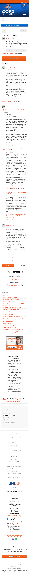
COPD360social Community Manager (11, 400)
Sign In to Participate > (14, 285)
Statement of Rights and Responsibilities (14, 568)
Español (14, 479)
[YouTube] (20, 536)
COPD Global (14, 442)
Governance (14, 448)
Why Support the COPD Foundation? (14, 466)
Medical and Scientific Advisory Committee (14, 474)
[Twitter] (11, 536)
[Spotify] (16, 539)
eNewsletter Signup (14, 556)
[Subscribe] (26, 30)
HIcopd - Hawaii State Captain (13, 68)
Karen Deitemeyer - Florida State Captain (16, 225)
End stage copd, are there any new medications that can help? (12, 326)
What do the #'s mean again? (10, 332)
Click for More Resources (12, 25)
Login (26, 2)
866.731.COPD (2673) (17, 523)
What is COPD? (14, 459)
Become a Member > (14, 279)
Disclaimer (17, 565)
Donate (24, 6)
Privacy (22, 565)
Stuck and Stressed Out (9, 314)
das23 (3, 101)
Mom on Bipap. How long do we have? (13, 319)
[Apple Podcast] (13, 539)
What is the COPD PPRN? (14, 461)
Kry (6, 38)
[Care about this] (21, 30)
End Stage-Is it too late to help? (11, 309)
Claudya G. (4, 53)
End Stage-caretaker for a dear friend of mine (15, 316)
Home (2, 19)
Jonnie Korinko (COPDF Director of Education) (12, 148)
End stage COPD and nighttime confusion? (14, 329)
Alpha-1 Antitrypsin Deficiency (14, 477)
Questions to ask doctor (9, 323)
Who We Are (14, 437)
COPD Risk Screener (14, 468)
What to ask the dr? (8, 321)
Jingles (7, 188)
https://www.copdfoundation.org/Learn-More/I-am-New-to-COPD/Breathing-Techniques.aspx (16, 216)
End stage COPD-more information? (12, 312)
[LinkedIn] (14, 536)
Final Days (5, 295)
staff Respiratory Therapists (14, 401)
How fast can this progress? (10, 297)
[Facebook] (8, 536)
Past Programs (14, 450)
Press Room (14, 440)
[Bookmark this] (23, 30)
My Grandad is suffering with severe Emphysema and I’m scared (12, 300)
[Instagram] (17, 536)
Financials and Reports (14, 445)
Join (22, 2)
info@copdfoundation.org (14, 531)
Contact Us (14, 471)
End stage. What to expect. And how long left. (15, 307)
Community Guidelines (14, 566)
